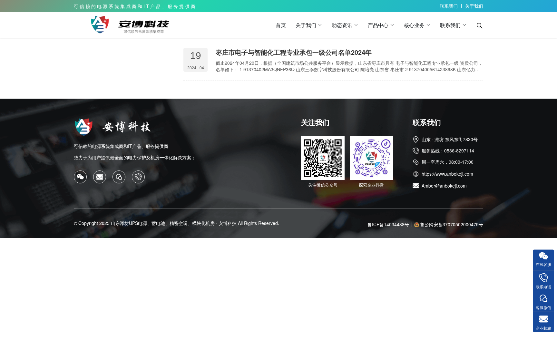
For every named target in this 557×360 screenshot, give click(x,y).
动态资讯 (342, 25)
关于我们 (474, 6)
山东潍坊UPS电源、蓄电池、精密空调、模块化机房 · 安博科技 (174, 223)
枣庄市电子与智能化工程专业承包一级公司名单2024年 (294, 52)
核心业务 (414, 25)
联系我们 (449, 6)
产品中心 (378, 25)
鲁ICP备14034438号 (388, 224)
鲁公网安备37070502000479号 (451, 224)
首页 (281, 25)
